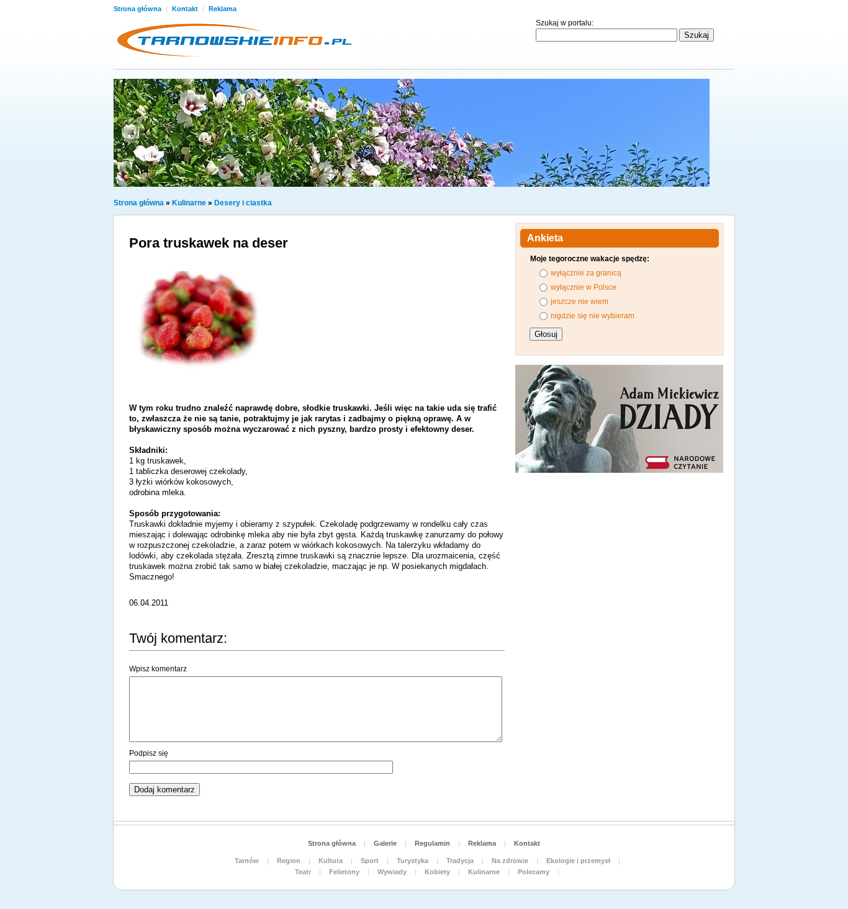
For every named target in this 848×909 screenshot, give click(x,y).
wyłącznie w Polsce (583, 287)
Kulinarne (189, 203)
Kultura (330, 860)
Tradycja (460, 860)
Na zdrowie (510, 860)
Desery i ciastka (243, 203)
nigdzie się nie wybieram (592, 315)
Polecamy (533, 871)
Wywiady (392, 871)
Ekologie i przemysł (578, 860)
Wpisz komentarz (158, 669)
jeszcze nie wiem (579, 301)
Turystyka (412, 860)
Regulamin (432, 843)
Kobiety (437, 871)
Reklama (223, 8)
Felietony (344, 871)
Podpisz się (148, 753)
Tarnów (247, 860)
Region (288, 860)
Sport (370, 860)
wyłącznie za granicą (586, 273)
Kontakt (186, 8)
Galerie (385, 843)
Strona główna (138, 8)
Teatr (303, 871)
